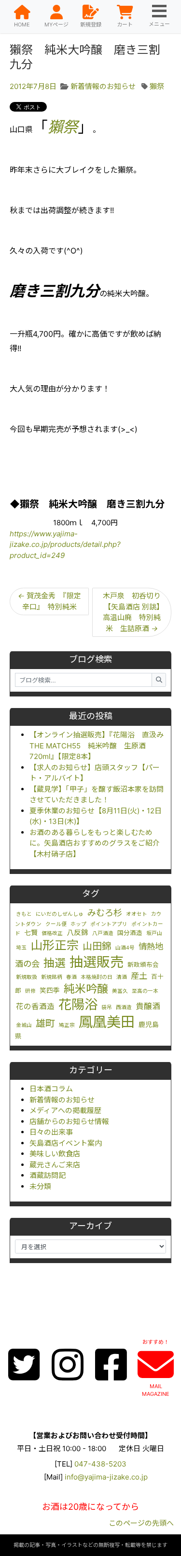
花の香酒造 (35, 1006)
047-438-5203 (100, 1463)
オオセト (136, 914)
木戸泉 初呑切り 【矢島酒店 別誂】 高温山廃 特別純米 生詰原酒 (135, 612)
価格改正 (52, 933)
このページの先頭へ (141, 1523)
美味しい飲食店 (54, 1153)
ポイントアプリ (108, 924)
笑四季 (50, 990)
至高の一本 (145, 991)
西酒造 (124, 1007)
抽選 (54, 963)
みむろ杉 (104, 912)
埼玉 (21, 948)
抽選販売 (97, 962)
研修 (30, 991)
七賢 (31, 932)
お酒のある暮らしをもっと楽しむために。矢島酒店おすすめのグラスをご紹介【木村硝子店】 (94, 843)
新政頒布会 (143, 964)
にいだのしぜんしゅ (60, 914)
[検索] (159, 680)
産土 (139, 976)
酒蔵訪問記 (47, 1175)
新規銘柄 (51, 977)
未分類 (40, 1186)
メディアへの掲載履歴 (65, 1110)
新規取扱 (26, 977)
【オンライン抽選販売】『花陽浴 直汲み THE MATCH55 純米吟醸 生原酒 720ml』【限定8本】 (100, 745)
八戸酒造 (102, 933)
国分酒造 (129, 932)
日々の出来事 (51, 1132)
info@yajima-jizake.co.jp (106, 1476)
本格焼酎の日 (96, 977)
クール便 (56, 924)
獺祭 (157, 86)
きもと (24, 914)
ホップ (78, 924)
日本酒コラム (51, 1088)
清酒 (121, 977)
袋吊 (106, 1007)
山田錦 (97, 946)
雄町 (45, 1023)
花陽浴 (77, 1004)
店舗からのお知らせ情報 (69, 1121)
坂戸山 (154, 933)
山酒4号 (125, 948)
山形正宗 (54, 945)
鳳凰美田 (107, 1021)
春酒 (71, 977)
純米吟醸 (86, 989)
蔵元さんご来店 (54, 1164)
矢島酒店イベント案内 (65, 1143)
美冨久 (120, 991)
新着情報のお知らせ (62, 1099)
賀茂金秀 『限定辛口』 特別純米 (49, 601)
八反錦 (77, 932)
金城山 (24, 1025)
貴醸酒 (148, 1006)
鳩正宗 (67, 1025)
